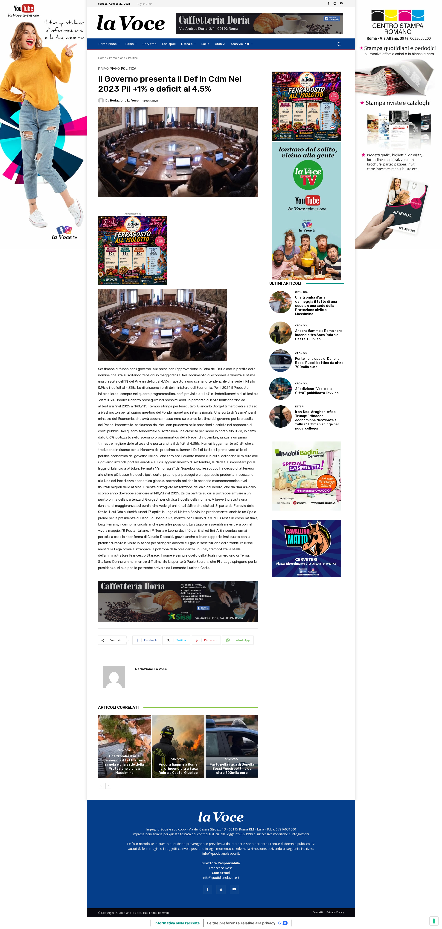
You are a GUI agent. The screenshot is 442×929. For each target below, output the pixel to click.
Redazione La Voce (124, 100)
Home (102, 58)
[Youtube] (341, 3)
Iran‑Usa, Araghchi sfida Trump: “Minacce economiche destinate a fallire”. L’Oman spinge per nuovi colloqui (317, 420)
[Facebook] (328, 3)
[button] (338, 44)
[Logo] (131, 23)
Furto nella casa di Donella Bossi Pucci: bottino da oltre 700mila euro (232, 768)
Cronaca (123, 750)
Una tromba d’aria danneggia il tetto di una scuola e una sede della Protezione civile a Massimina (124, 764)
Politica (133, 58)
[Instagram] (334, 3)
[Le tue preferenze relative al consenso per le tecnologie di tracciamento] (434, 921)
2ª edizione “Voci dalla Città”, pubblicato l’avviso (317, 391)
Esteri (299, 406)
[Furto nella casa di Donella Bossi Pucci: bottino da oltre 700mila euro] (232, 746)
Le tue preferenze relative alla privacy (241, 923)
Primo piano (117, 58)
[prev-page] (101, 786)
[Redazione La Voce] (101, 101)
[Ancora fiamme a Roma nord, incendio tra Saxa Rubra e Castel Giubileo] (178, 746)
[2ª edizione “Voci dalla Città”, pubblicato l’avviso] (280, 388)
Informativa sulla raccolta (177, 923)
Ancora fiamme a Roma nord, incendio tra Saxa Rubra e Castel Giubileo (178, 768)
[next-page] (108, 786)
